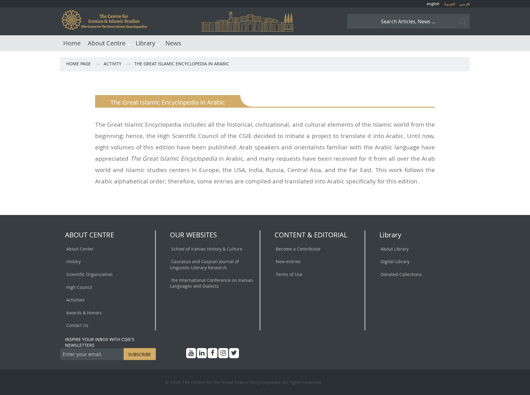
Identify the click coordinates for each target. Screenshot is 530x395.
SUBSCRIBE (139, 354)
